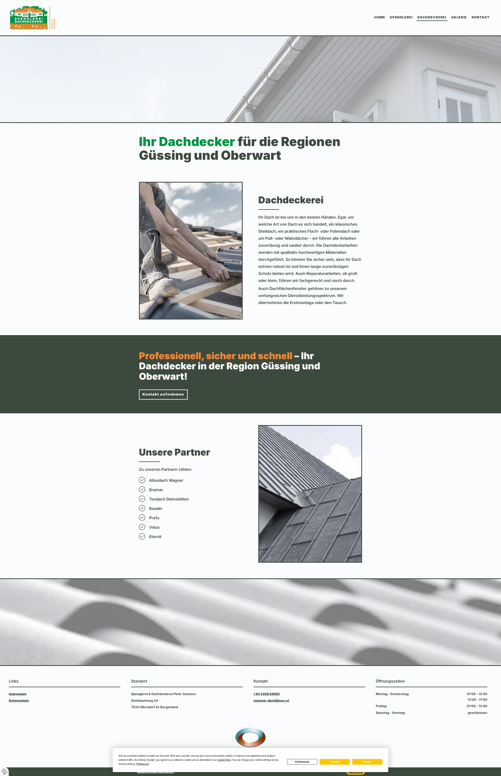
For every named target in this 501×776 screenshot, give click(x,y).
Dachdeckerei (431, 17)
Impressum (17, 694)
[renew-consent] (4, 771)
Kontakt (481, 17)
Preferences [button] (142, 764)
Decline (335, 762)
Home (379, 17)
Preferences (302, 762)
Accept (367, 762)
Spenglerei (401, 17)
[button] (163, 394)
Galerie (459, 17)
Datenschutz (19, 700)
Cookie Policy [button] (224, 760)
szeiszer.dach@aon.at (271, 700)
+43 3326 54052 (266, 694)
